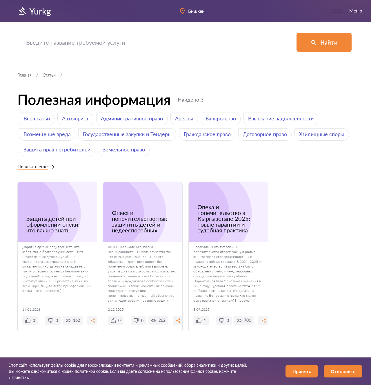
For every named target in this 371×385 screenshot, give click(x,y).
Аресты (184, 118)
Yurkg (40, 11)
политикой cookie (91, 371)
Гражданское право (207, 134)
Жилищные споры (321, 134)
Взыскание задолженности (281, 118)
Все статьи (36, 118)
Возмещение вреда (47, 134)
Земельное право (124, 149)
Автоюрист (75, 118)
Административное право (132, 118)
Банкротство (220, 118)
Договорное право (265, 134)
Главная (24, 75)
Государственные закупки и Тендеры (127, 134)
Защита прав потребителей (56, 149)
